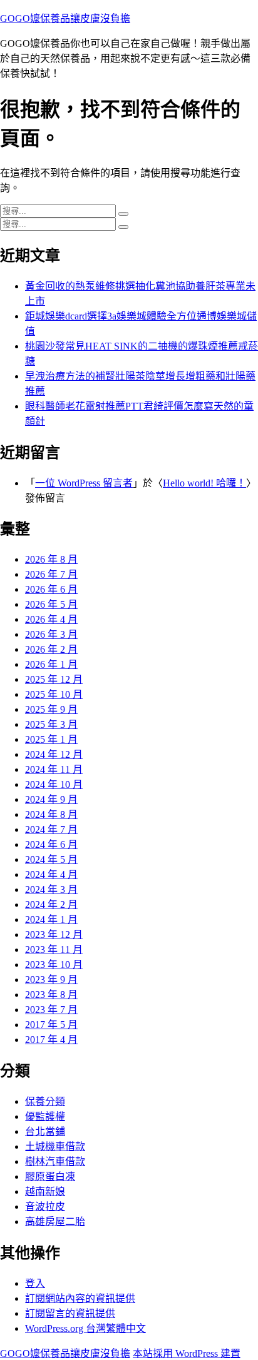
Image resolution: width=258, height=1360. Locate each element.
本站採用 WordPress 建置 (186, 1353)
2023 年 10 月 (54, 964)
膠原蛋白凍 (50, 1176)
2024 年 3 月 (51, 889)
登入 (35, 1283)
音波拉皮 (45, 1206)
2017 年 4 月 (51, 1039)
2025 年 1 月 (51, 739)
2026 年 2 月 (51, 649)
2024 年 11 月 (54, 769)
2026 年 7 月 (51, 574)
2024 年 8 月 (51, 814)
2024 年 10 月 (54, 784)
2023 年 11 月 (54, 949)
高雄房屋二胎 (55, 1221)
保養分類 (45, 1101)
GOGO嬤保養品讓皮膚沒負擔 (65, 18)
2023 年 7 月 (51, 1009)
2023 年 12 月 (54, 934)
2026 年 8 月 (51, 559)
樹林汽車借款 (55, 1161)
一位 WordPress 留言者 (84, 483)
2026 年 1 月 (51, 664)
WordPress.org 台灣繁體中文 (85, 1328)
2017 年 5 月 (51, 1024)
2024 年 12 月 (54, 754)
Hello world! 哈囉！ (204, 483)
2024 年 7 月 (51, 829)
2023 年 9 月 (51, 979)
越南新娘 (45, 1191)
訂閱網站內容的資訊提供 (80, 1298)
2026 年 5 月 (51, 604)
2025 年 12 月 (54, 679)
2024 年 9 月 (51, 799)
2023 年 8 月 (51, 994)
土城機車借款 (55, 1146)
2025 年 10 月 (54, 694)
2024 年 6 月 (51, 844)
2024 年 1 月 (51, 919)
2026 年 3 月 (51, 634)
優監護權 (45, 1116)
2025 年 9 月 (51, 709)
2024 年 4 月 (51, 874)
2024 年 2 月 (51, 904)
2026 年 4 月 (51, 619)
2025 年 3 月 (51, 724)
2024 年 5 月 (51, 859)
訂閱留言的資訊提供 (70, 1313)
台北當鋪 (45, 1131)
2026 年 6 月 (51, 589)
